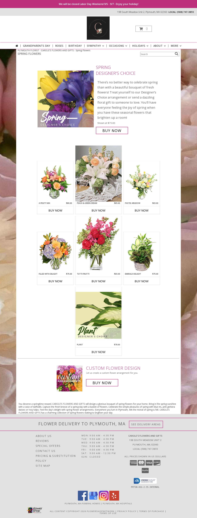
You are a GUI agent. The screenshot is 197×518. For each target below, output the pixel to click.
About (158, 45)
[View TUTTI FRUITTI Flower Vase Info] (98, 244)
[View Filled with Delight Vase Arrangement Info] (55, 252)
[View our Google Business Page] (93, 499)
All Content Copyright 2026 (68, 511)
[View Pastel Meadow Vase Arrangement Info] (141, 181)
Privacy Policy (126, 511)
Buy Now (112, 130)
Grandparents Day (36, 45)
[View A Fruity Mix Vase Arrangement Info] (55, 181)
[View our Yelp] (114, 499)
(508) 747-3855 (185, 11)
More (174, 45)
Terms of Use (108, 513)
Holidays (138, 45)
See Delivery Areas (146, 424)
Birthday (75, 45)
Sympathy (94, 45)
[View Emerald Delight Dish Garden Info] (141, 252)
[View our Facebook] (83, 499)
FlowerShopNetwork (101, 511)
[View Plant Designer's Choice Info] (98, 315)
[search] (176, 54)
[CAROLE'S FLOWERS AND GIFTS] (98, 27)
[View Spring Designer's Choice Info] (66, 98)
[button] (143, 29)
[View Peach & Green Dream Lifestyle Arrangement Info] (98, 174)
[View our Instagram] (104, 499)
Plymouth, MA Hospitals (117, 503)
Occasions (116, 45)
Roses (59, 45)
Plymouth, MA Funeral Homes (82, 503)
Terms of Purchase (151, 511)
